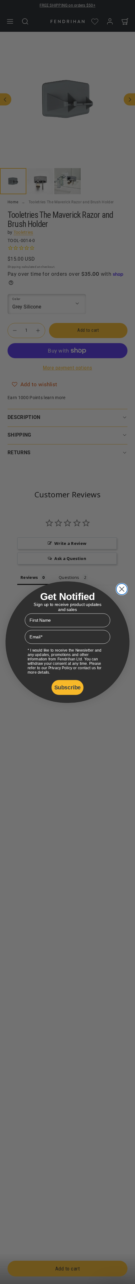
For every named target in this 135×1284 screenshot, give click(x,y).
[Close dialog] (121, 588)
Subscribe (67, 687)
